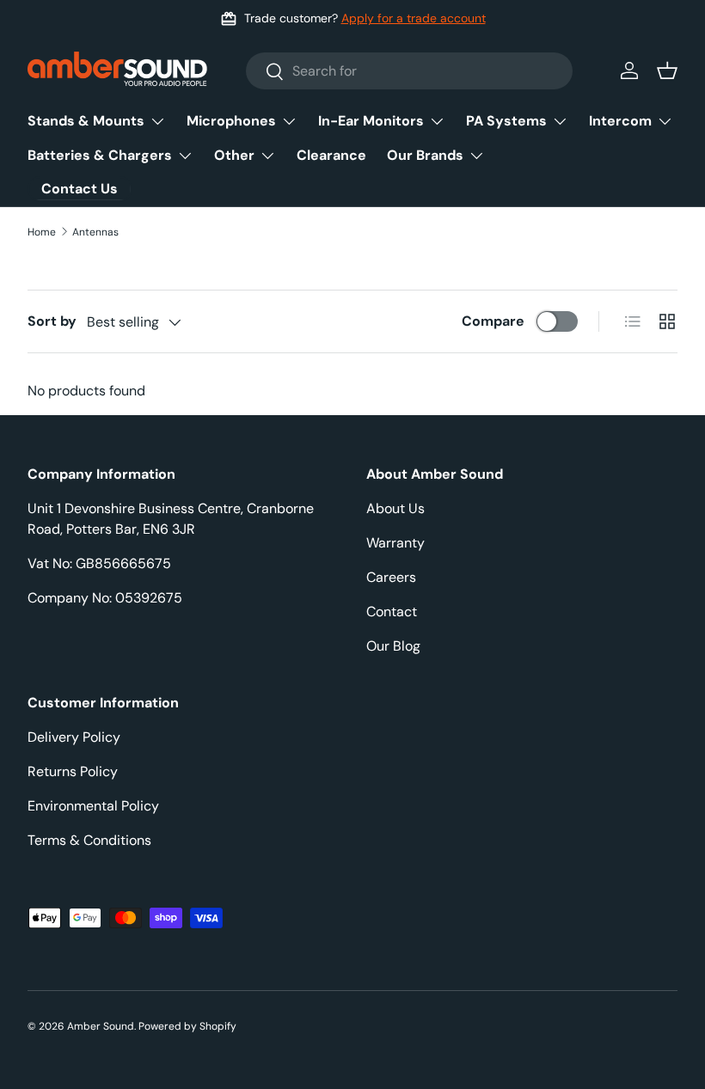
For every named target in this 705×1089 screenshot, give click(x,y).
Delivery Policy (74, 737)
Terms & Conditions (89, 840)
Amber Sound (100, 1026)
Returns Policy (73, 771)
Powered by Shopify (187, 1026)
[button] (667, 70)
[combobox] (409, 70)
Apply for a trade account (413, 18)
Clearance (331, 155)
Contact (391, 612)
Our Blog (393, 646)
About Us (395, 508)
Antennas (95, 232)
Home (42, 232)
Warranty (395, 543)
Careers (391, 577)
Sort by (52, 321)
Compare (493, 321)
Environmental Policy (93, 806)
